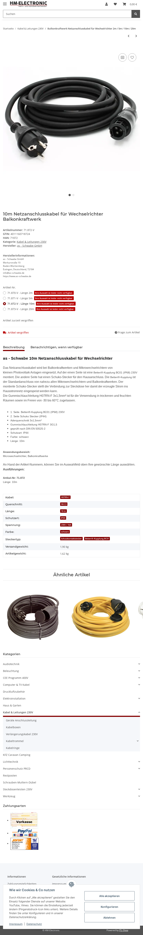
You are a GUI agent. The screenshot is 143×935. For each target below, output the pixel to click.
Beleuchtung (11, 671)
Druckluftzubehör (14, 691)
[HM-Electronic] (28, 4)
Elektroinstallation (14, 698)
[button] (106, 4)
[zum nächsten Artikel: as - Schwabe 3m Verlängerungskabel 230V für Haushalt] (136, 36)
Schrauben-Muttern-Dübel (19, 782)
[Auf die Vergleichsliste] (122, 57)
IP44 (63, 518)
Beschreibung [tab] (14, 347)
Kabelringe (13, 748)
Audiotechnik (11, 664)
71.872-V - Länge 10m (41, 303)
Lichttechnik (10, 761)
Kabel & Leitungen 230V (31, 241)
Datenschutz (34, 923)
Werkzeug (9, 796)
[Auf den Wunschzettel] (132, 57)
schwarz (65, 531)
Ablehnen (109, 917)
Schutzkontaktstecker (71, 538)
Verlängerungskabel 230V (22, 734)
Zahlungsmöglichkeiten (21, 884)
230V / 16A (66, 525)
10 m (63, 511)
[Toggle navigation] (5, 2)
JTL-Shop (123, 930)
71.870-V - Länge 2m (40, 293)
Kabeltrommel (15, 741)
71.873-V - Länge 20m (40, 309)
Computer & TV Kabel (16, 684)
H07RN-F (65, 497)
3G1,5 (63, 504)
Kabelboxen (13, 727)
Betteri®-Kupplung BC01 (97, 538)
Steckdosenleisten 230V (17, 789)
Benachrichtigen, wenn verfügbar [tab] (57, 347)
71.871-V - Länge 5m (40, 298)
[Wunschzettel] (115, 4)
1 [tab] (70, 195)
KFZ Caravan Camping (16, 755)
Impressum (16, 923)
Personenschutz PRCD (16, 768)
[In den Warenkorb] (6, 48)
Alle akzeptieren (109, 896)
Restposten (10, 775)
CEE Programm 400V (15, 678)
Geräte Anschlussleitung (21, 720)
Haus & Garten (12, 705)
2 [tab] (73, 195)
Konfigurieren (109, 906)
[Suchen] (135, 14)
